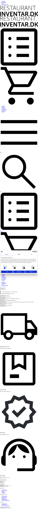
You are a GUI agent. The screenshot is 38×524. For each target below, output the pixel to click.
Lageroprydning (4, 109)
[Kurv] (19, 104)
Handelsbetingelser (4, 499)
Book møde (3, 111)
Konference (3, 107)
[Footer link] (3, 507)
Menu (1, 152)
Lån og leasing (4, 498)
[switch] (14, 268)
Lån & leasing (4, 110)
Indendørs (3, 106)
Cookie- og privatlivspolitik (6, 500)
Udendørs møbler (4, 497)
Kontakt (3, 280)
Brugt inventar (4, 282)
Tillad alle (31, 271)
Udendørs (3, 275)
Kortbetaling (4, 2)
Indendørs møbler (4, 496)
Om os (3, 3)
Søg (0, 191)
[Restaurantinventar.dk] (19, 15)
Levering (3, 493)
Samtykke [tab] (6, 254)
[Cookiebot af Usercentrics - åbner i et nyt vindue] (33, 251)
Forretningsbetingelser (5, 4)
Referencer (3, 1)
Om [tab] (31, 254)
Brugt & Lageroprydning (5, 505)
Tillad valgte (19, 271)
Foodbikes (3, 108)
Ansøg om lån (4, 489)
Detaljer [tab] (19, 254)
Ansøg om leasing (4, 490)
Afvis (7, 271)
